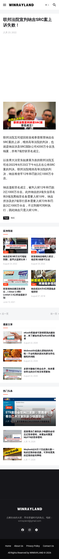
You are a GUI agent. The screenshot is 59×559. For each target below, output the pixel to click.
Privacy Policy (33, 546)
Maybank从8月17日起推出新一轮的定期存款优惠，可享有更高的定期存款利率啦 (39, 452)
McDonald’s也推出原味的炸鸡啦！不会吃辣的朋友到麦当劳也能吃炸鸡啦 (39, 353)
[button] (4, 5)
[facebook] (22, 530)
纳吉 (13, 218)
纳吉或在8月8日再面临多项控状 (43, 290)
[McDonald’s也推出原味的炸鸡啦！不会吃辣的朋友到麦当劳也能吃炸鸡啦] (12, 355)
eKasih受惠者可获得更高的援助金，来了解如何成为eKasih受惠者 (39, 335)
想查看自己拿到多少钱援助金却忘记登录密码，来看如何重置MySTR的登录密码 (39, 434)
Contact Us (48, 546)
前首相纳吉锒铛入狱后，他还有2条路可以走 (43, 258)
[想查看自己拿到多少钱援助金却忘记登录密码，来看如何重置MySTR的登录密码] (12, 436)
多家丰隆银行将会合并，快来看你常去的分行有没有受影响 (39, 370)
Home (8, 546)
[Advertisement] (29, 68)
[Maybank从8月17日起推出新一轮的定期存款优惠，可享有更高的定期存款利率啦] (12, 454)
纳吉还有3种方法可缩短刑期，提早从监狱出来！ (15, 258)
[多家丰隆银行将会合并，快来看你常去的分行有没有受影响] (12, 373)
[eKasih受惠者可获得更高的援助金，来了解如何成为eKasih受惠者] (12, 337)
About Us (18, 546)
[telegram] (36, 530)
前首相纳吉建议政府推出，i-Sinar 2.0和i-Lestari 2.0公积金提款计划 (15, 293)
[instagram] (29, 530)
